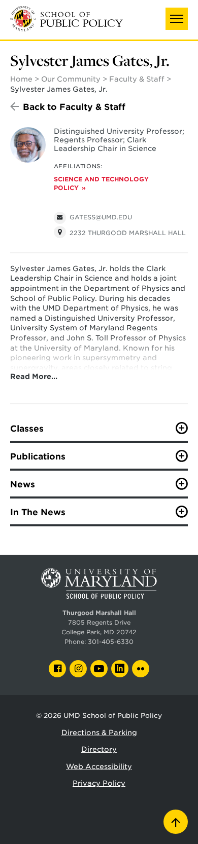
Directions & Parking (99, 732)
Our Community (71, 79)
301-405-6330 (111, 641)
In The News (37, 512)
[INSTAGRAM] (78, 668)
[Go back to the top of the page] (175, 822)
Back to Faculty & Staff (74, 107)
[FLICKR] (140, 668)
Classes (27, 429)
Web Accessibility (99, 766)
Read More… (33, 376)
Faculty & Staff (136, 79)
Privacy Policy (99, 783)
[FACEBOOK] (57, 668)
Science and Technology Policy (101, 183)
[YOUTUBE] (99, 668)
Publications (37, 456)
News (22, 484)
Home (21, 79)
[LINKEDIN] (119, 668)
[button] (177, 19)
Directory (99, 749)
